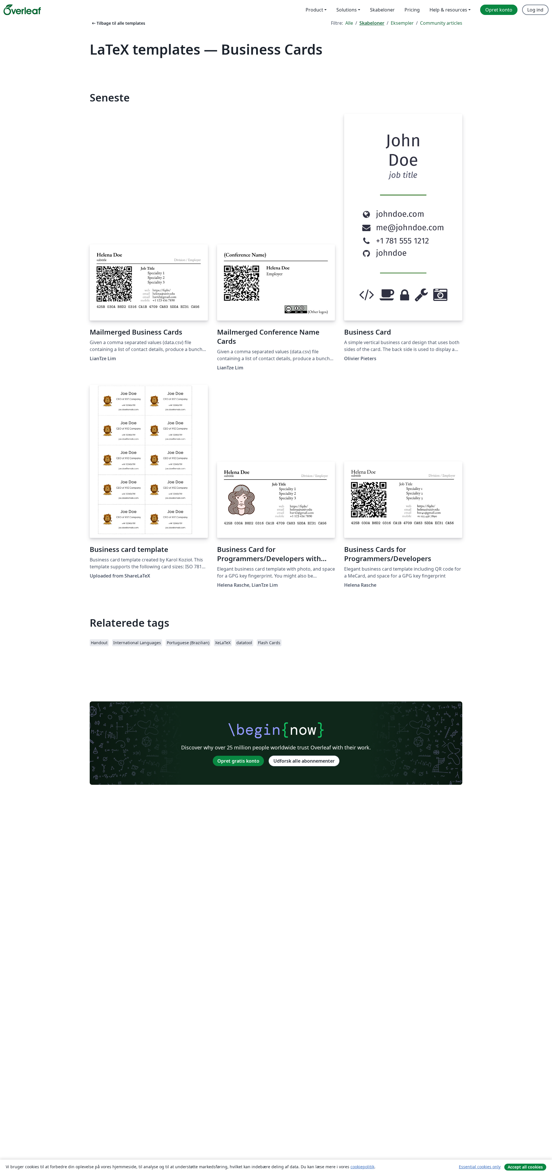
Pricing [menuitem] (412, 10)
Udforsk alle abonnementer (304, 761)
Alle (349, 23)
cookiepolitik (362, 1166)
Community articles (441, 23)
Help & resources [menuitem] (448, 10)
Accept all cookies (525, 1167)
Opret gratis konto (238, 761)
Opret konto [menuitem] (498, 10)
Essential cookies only (480, 1166)
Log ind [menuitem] (535, 10)
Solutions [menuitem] (346, 10)
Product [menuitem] (314, 10)
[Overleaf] (22, 10)
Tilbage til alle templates (118, 23)
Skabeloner (371, 23)
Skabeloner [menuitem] (382, 10)
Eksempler (402, 23)
